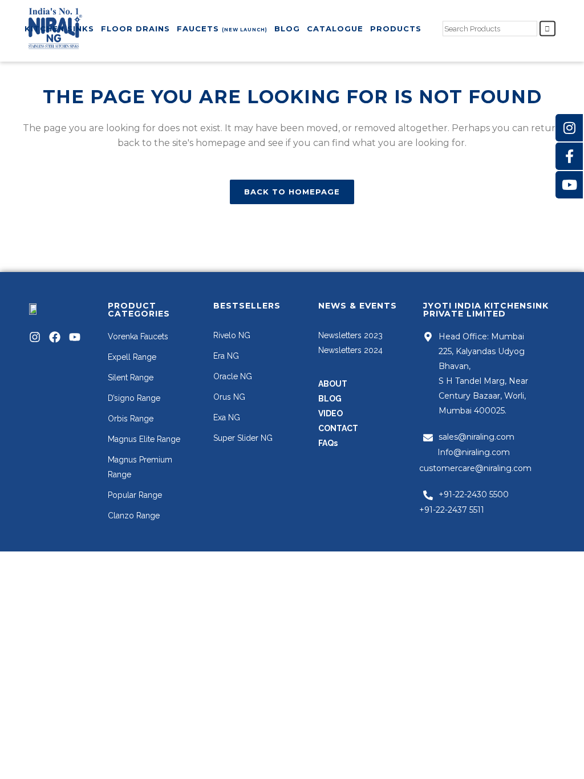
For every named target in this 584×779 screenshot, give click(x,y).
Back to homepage (292, 191)
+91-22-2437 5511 (451, 510)
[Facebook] (54, 337)
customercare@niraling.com (475, 468)
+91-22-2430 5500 (474, 494)
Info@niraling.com (473, 452)
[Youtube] (74, 337)
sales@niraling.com (476, 437)
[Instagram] (34, 337)
